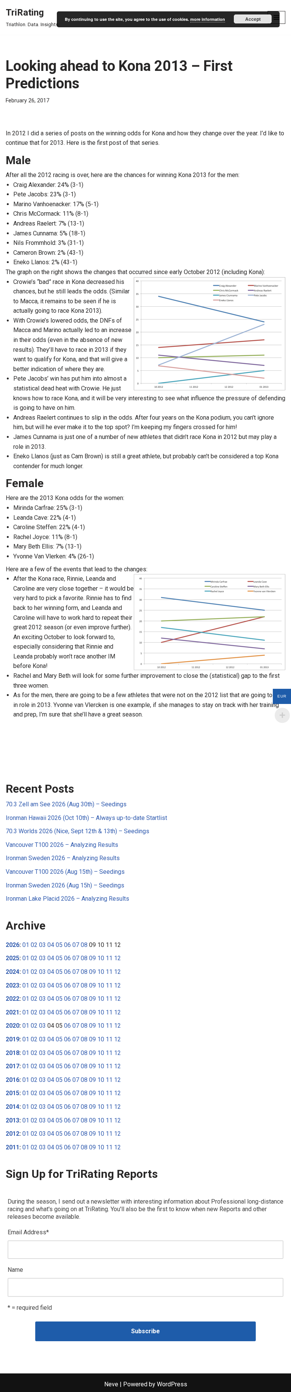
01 (25, 944)
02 (34, 944)
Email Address (28, 1232)
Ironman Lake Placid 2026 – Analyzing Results (67, 898)
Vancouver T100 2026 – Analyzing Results (62, 844)
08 (84, 944)
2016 (12, 1079)
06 (67, 944)
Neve (111, 1384)
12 (117, 958)
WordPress (172, 1384)
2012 (12, 1133)
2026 (12, 944)
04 (50, 944)
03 (42, 944)
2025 (12, 958)
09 (92, 958)
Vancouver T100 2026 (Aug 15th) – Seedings (65, 871)
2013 (12, 1120)
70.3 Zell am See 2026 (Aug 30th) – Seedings (66, 804)
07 (75, 944)
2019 (12, 1039)
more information (207, 19)
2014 (12, 1106)
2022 (12, 998)
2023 (12, 985)
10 (100, 958)
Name (15, 1269)
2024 (12, 971)
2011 (12, 1147)
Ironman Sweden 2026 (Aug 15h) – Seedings (65, 885)
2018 (12, 1053)
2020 (12, 1025)
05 (59, 944)
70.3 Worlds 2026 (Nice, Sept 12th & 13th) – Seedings (77, 831)
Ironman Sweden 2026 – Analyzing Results (63, 858)
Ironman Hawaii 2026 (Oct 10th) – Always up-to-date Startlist (86, 817)
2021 (12, 1012)
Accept (253, 19)
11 (109, 958)
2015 (12, 1093)
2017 (12, 1066)
